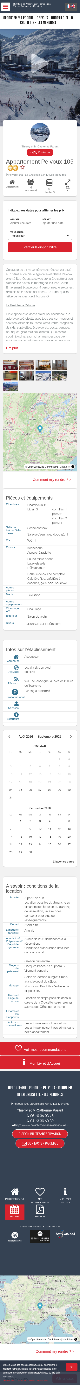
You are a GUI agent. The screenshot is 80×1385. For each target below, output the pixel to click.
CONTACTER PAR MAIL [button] (42, 1143)
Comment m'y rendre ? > (52, 480)
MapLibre (65, 466)
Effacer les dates (63, 861)
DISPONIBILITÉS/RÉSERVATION (40, 1134)
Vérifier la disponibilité (40, 247)
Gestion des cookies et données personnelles (25, 1380)
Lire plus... (13, 348)
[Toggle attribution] (72, 466)
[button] (40, 152)
